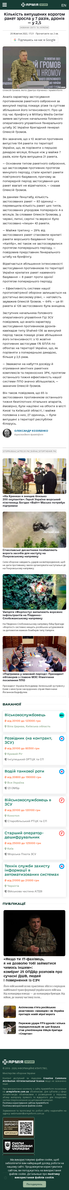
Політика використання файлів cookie (22, 1105)
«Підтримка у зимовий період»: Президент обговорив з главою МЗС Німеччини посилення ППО (33, 677)
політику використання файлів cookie (37, 1175)
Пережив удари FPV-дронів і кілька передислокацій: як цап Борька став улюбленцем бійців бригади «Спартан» (42, 1028)
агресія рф (23, 451)
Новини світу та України (34, 27)
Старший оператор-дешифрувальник (24, 835)
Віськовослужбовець (25, 715)
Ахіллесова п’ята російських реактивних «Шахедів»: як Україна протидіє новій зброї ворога (41, 1011)
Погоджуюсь (34, 1184)
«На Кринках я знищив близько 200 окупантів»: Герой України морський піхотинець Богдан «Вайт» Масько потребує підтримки (34, 501)
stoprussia (9, 451)
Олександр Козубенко (31, 430)
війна (34, 451)
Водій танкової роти (24, 771)
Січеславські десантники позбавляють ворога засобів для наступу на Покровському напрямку (30, 553)
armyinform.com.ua (17, 1091)
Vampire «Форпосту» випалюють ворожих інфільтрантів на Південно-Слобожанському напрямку (32, 615)
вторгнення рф (47, 451)
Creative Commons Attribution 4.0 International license (34, 1080)
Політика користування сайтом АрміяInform (26, 1102)
